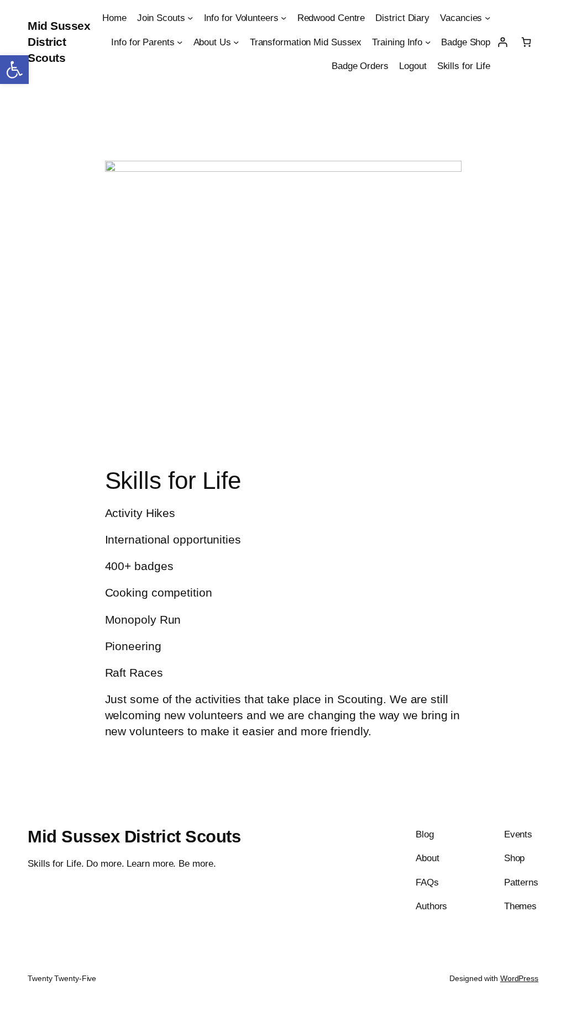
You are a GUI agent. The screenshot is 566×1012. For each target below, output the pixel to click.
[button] (14, 69)
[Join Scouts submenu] (190, 17)
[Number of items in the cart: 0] (526, 42)
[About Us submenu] (236, 41)
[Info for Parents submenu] (179, 41)
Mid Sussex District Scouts (59, 41)
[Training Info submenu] (428, 41)
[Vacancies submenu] (487, 17)
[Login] (502, 42)
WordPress (519, 978)
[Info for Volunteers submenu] (283, 17)
